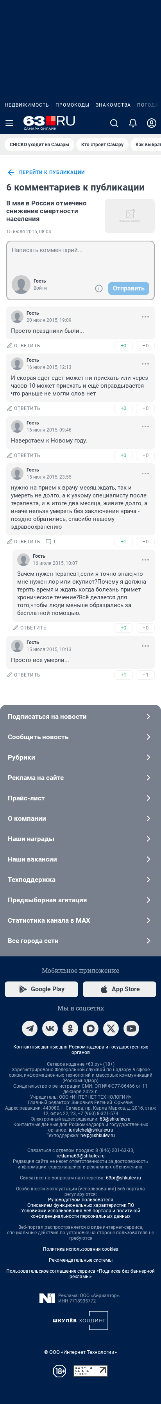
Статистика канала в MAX (49, 920)
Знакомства (113, 105)
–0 (145, 345)
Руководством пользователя (80, 1200)
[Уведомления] (132, 123)
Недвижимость (27, 105)
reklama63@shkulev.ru (81, 1156)
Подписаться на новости (47, 716)
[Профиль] (151, 123)
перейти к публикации (52, 172)
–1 (145, 675)
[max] (90, 1028)
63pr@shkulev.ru (123, 1178)
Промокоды (72, 105)
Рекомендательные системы (81, 1260)
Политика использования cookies (80, 1249)
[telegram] (30, 1028)
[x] (111, 1028)
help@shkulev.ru (97, 1135)
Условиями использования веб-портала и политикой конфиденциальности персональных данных (80, 1213)
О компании (27, 818)
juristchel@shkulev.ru (91, 1130)
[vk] (50, 1028)
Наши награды (31, 839)
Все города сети (33, 941)
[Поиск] (114, 123)
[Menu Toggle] (9, 123)
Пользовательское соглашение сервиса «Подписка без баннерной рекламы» (80, 1273)
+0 (123, 345)
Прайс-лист (26, 798)
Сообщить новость (38, 737)
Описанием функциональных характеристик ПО (80, 1205)
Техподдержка (31, 879)
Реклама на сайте (36, 778)
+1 (123, 541)
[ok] (70, 1028)
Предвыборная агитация (47, 900)
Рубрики (21, 757)
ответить (27, 345)
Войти (40, 288)
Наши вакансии (32, 859)
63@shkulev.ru (115, 1119)
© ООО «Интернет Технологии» (80, 1352)
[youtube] (131, 1028)
